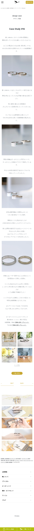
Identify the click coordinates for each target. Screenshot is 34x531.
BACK (26, 383)
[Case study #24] (9, 355)
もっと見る (17, 365)
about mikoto (17, 399)
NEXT (7, 383)
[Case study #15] (25, 339)
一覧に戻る (16, 373)
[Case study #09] (25, 356)
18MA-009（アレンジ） (22, 322)
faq (17, 445)
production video (17, 422)
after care (17, 434)
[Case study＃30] (9, 339)
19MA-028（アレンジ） (19, 325)
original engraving (17, 411)
